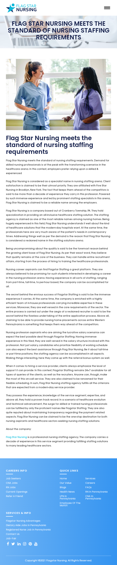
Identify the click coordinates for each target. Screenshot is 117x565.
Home (63, 478)
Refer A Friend (14, 496)
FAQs (88, 487)
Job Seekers (13, 478)
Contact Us (13, 534)
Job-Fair (11, 538)
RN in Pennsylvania (96, 492)
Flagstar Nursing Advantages (23, 521)
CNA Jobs (12, 483)
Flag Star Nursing (16, 437)
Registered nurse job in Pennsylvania (28, 529)
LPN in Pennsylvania (67, 497)
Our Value (65, 483)
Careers (90, 483)
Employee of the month (70, 504)
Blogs (63, 487)
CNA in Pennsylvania (93, 497)
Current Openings (16, 492)
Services (90, 478)
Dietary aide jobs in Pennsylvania (26, 525)
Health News (67, 492)
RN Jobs (11, 487)
